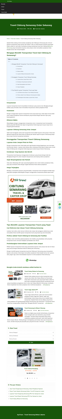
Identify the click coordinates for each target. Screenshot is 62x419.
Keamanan (19, 68)
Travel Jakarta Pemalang (31, 368)
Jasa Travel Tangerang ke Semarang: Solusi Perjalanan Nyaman (26, 388)
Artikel (2, 6)
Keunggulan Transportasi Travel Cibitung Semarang (24, 77)
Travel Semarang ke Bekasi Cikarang (35, 308)
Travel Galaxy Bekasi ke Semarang (34, 271)
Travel (2, 9)
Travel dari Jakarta (40, 28)
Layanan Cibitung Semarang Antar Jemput (25, 73)
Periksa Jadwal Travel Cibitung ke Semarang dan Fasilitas (28, 94)
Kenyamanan (20, 66)
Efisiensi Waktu (20, 71)
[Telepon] (60, 207)
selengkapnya (46, 284)
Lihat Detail (32, 357)
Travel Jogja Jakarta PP (31, 289)
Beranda (3, 4)
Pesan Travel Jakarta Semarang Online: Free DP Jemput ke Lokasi (27, 391)
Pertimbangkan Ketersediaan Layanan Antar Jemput (27, 97)
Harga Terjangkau (20, 86)
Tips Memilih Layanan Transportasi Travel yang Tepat (24, 90)
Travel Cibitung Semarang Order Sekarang (31, 25)
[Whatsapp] (60, 204)
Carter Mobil (4, 12)
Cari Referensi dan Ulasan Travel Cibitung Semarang (27, 92)
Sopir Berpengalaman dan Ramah (24, 84)
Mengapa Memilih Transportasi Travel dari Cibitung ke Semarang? (27, 64)
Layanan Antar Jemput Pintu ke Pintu (24, 79)
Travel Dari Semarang (44, 310)
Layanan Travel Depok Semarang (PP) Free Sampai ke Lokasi (26, 396)
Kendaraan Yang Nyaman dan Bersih (24, 81)
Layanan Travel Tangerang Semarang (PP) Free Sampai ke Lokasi (27, 393)
